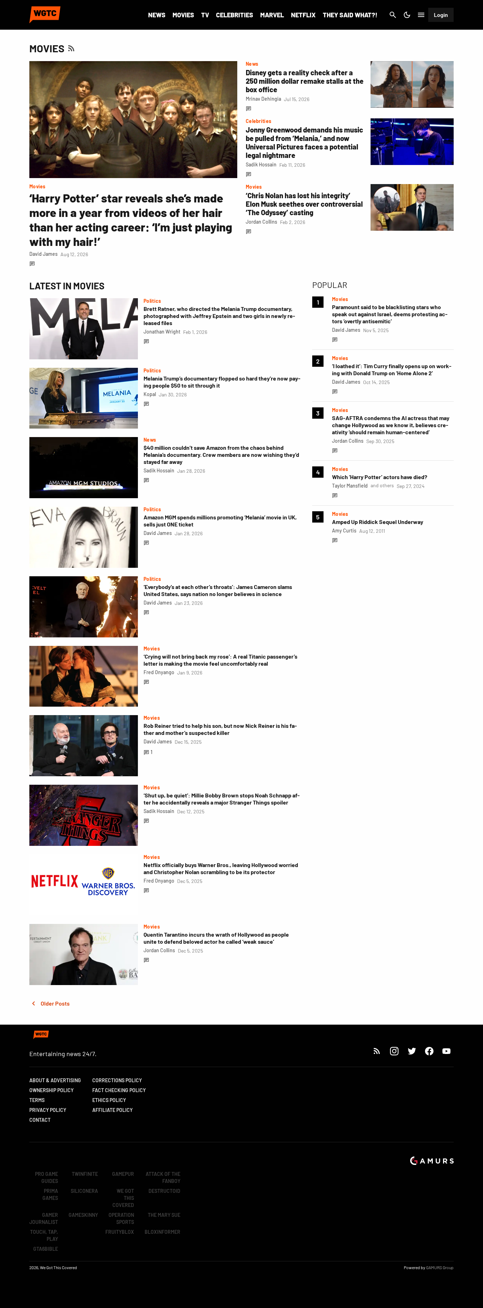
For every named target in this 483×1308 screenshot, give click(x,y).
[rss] (377, 1051)
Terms (37, 1100)
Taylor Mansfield (350, 486)
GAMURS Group (440, 1267)
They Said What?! (350, 15)
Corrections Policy (117, 1080)
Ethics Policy (109, 1100)
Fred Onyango (159, 672)
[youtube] (446, 1051)
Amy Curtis (344, 531)
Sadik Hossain (261, 164)
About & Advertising (55, 1080)
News (156, 15)
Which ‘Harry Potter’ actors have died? (379, 476)
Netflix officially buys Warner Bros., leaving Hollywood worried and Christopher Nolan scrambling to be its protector (221, 868)
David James (43, 254)
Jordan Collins (261, 222)
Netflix (303, 15)
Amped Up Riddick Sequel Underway (377, 521)
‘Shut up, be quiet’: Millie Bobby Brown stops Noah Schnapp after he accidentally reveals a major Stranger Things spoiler (222, 799)
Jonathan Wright (162, 332)
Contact (40, 1120)
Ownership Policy (51, 1090)
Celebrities (234, 15)
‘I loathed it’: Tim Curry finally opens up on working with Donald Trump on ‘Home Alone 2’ (392, 369)
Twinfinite (85, 1174)
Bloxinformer (162, 1232)
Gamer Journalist (43, 1218)
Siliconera (84, 1191)
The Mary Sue (164, 1215)
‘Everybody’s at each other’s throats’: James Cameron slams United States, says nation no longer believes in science (218, 590)
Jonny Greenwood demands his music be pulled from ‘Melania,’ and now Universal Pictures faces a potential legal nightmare (304, 142)
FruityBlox (119, 1232)
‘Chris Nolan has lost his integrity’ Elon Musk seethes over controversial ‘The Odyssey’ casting (304, 204)
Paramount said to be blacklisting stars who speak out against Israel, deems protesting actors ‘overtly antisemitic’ (390, 314)
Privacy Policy (47, 1110)
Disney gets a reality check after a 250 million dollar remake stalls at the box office (304, 81)
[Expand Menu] (421, 15)
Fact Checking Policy (119, 1090)
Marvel (272, 15)
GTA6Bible (45, 1249)
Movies (183, 15)
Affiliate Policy (112, 1110)
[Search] (393, 15)
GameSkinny (83, 1215)
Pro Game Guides (46, 1177)
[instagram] (394, 1051)
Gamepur (123, 1174)
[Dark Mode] (407, 15)
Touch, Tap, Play (44, 1235)
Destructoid (164, 1191)
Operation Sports (121, 1218)
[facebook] (429, 1051)
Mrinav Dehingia (263, 99)
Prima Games (50, 1194)
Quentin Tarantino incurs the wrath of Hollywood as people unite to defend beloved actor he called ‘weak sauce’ (216, 938)
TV (205, 15)
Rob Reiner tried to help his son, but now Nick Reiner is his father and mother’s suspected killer (220, 729)
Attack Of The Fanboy (163, 1177)
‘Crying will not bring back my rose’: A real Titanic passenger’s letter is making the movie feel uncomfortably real (220, 660)
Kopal (150, 394)
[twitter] (411, 1051)
